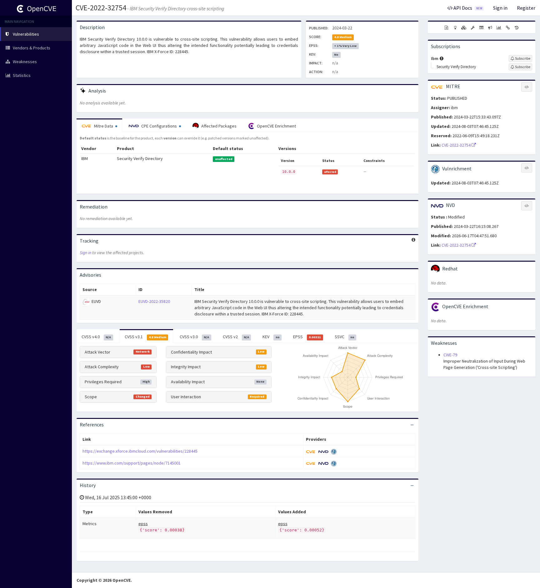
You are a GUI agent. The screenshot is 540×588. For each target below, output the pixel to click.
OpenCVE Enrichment (276, 126)
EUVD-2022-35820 (154, 301)
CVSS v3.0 (194, 336)
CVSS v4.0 (96, 336)
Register (526, 8)
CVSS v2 (236, 336)
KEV (270, 336)
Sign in (500, 8)
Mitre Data (103, 126)
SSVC (344, 336)
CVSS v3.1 (145, 336)
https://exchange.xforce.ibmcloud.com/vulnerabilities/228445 (140, 451)
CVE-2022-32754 (101, 8)
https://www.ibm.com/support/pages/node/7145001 (131, 463)
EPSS (307, 336)
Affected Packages (218, 126)
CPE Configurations (159, 126)
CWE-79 (450, 355)
